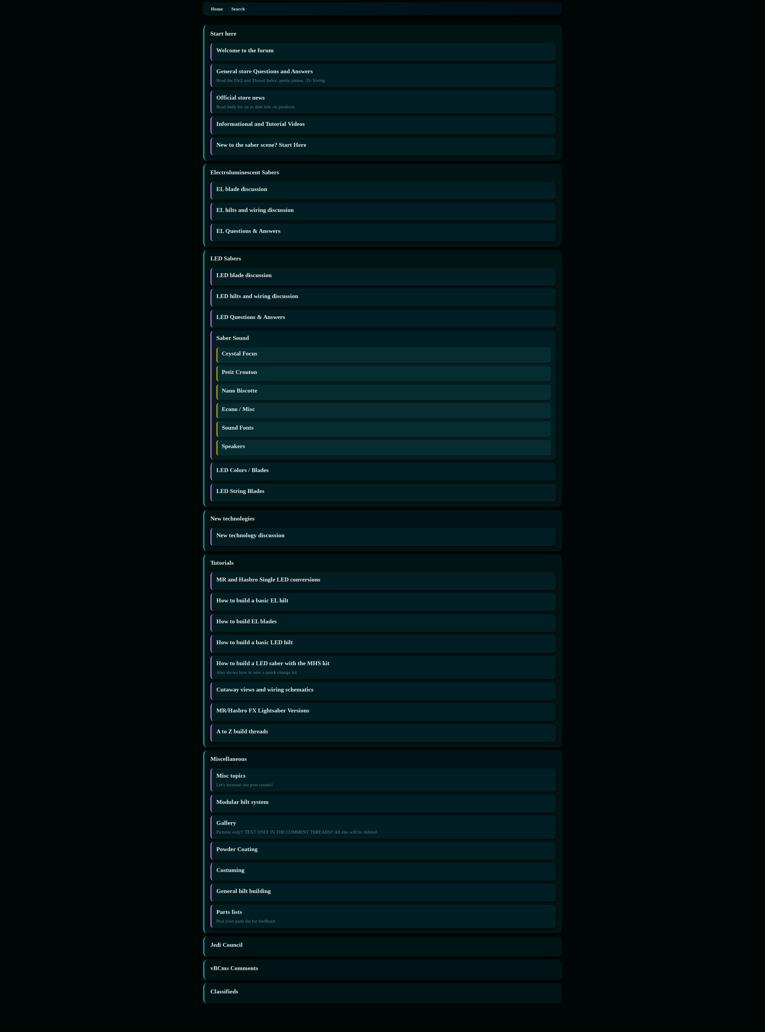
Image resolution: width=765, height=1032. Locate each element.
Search (238, 8)
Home (217, 8)
